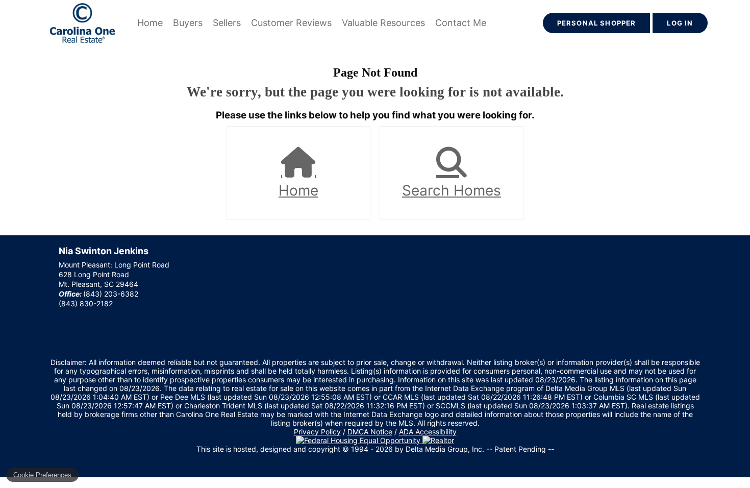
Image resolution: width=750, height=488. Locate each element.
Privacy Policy (317, 431)
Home (150, 22)
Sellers (227, 22)
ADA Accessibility (428, 431)
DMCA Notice (369, 431)
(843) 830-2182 (86, 303)
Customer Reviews (291, 22)
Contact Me (460, 22)
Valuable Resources (383, 22)
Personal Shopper (596, 23)
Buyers (188, 22)
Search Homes (451, 190)
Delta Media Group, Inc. (445, 449)
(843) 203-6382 (110, 293)
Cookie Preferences (42, 475)
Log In (680, 23)
